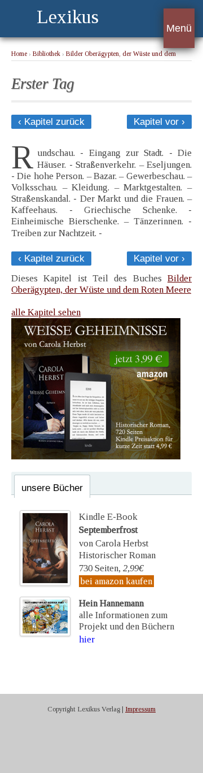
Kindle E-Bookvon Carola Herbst (113, 530)
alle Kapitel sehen (46, 312)
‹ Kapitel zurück (51, 121)
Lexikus (68, 16)
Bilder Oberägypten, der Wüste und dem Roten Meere (101, 284)
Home (19, 54)
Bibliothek (46, 54)
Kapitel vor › (159, 121)
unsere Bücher (52, 488)
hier (87, 639)
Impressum (140, 709)
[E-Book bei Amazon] (95, 456)
